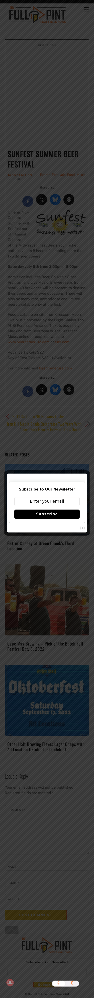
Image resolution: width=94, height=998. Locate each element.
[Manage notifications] (10, 982)
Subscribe (47, 514)
